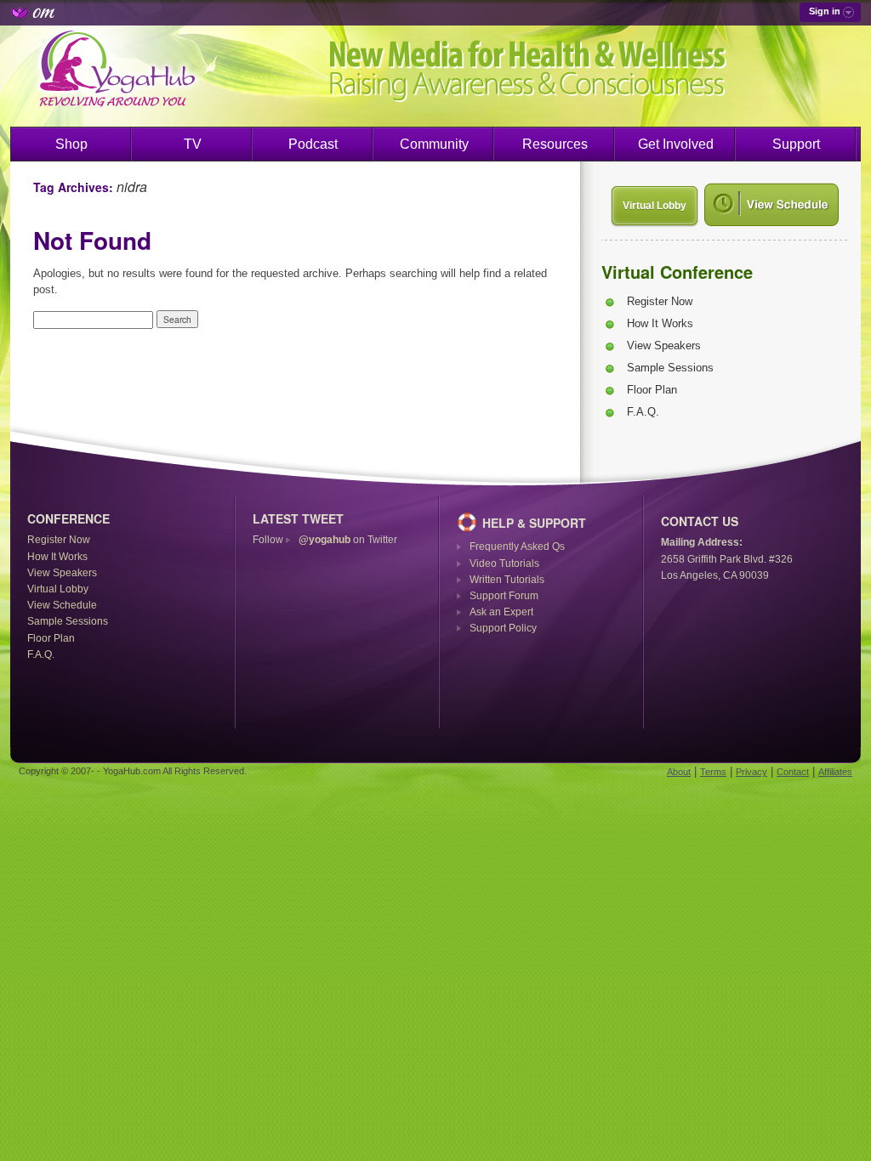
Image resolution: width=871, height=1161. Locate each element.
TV (193, 144)
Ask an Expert (501, 612)
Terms (713, 772)
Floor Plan (652, 389)
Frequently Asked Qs (517, 546)
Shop (71, 144)
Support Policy (503, 628)
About (679, 772)
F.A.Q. (643, 411)
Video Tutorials (504, 563)
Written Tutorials (507, 580)
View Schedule (62, 605)
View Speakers (664, 345)
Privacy (751, 772)
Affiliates (835, 772)
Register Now (659, 301)
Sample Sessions (670, 367)
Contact (793, 772)
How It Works (660, 323)
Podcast (313, 144)
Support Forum (504, 596)
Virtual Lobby (654, 206)
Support (796, 144)
